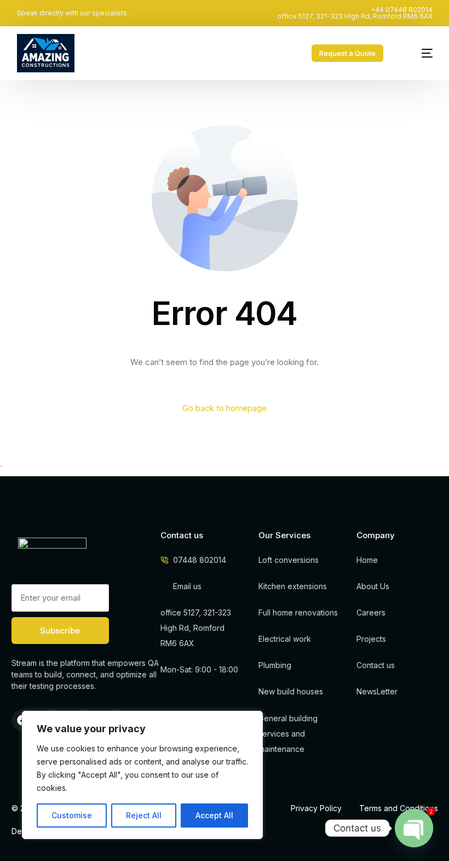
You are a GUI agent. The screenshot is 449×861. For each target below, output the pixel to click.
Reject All (144, 815)
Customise (71, 815)
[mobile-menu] (417, 53)
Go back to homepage (224, 408)
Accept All (214, 815)
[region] (142, 775)
